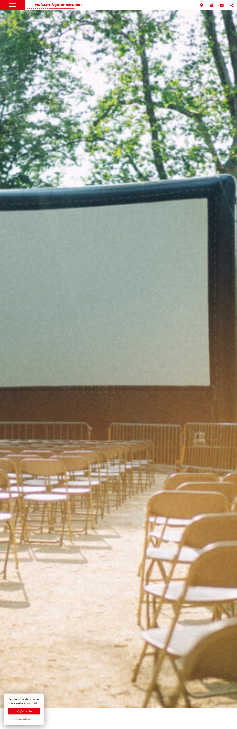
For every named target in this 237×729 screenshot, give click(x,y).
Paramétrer (23, 719)
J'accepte (26, 711)
